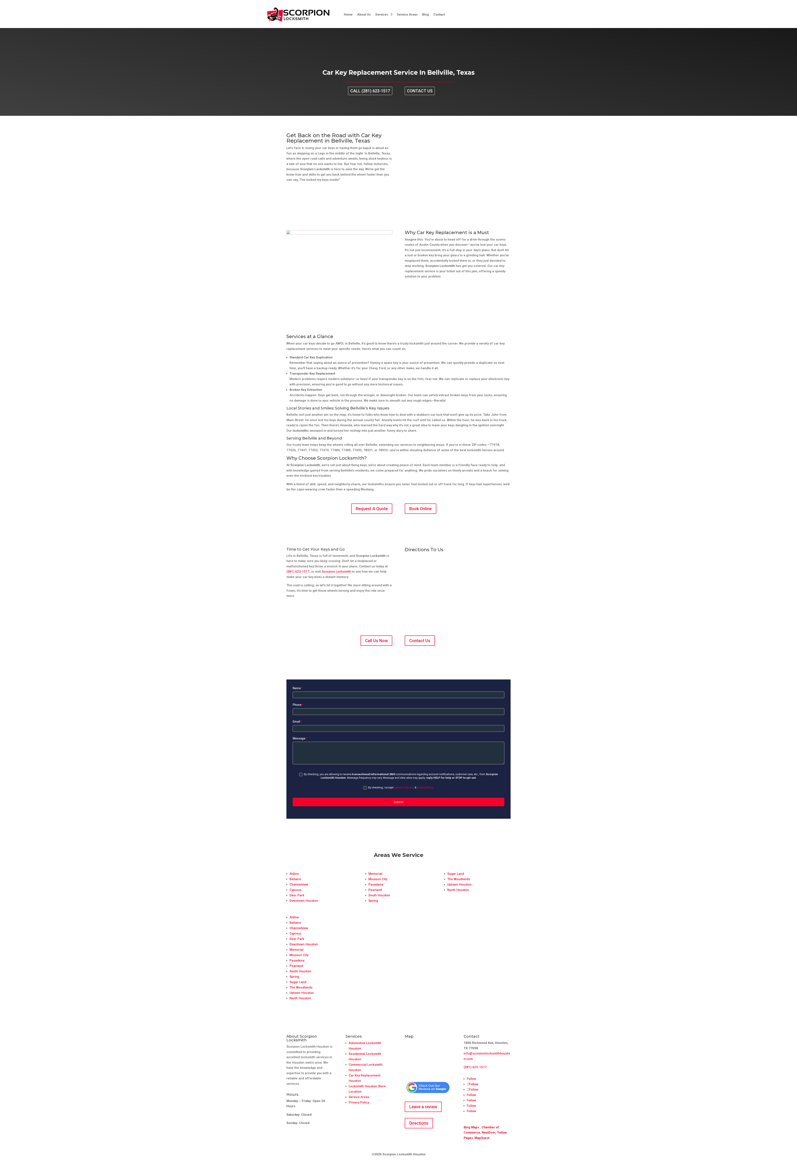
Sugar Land (455, 874)
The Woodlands (458, 879)
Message (300, 738)
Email (297, 721)
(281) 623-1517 (297, 571)
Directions (418, 1123)
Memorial (375, 874)
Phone (298, 704)
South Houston (379, 895)
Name (298, 688)
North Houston (458, 890)
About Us (364, 14)
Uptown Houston (459, 884)
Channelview (299, 884)
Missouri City (377, 879)
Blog (425, 14)
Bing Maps (471, 1127)
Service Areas (407, 14)
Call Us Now (376, 640)
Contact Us (420, 90)
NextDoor (488, 1132)
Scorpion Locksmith (336, 571)
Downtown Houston (304, 901)
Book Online (420, 508)
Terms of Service (404, 787)
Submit (398, 802)
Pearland (375, 890)
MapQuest (481, 1138)
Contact (439, 14)
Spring (373, 901)
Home (348, 14)
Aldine (294, 874)
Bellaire (295, 879)
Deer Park (297, 895)
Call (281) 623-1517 (370, 90)
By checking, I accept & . (401, 787)
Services (381, 14)
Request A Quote (372, 508)
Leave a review (423, 1106)
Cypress (295, 890)
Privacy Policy (425, 787)
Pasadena (375, 884)
